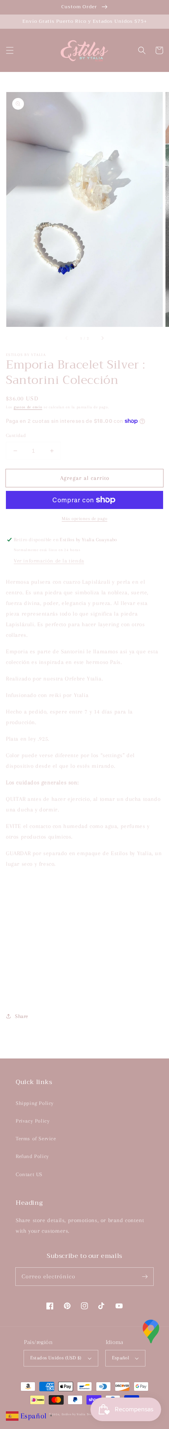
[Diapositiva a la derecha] (102, 338)
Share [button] (21, 1016)
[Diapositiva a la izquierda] (66, 338)
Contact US (29, 1174)
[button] (9, 50)
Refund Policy (32, 1156)
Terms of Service (36, 1138)
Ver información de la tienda (49, 561)
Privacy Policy (33, 1121)
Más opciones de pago (84, 518)
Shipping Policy (35, 1103)
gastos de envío (28, 407)
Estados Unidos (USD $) (56, 1358)
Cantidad (16, 435)
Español (120, 1358)
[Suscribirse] (144, 1276)
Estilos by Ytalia (74, 1414)
